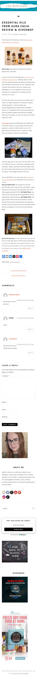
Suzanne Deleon (14, 294)
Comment (5, 376)
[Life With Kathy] (18, 12)
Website (4, 417)
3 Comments (22, 34)
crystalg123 (13, 338)
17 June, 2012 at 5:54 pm (25, 318)
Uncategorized (14, 262)
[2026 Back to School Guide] (15, 562)
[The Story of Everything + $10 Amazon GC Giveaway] (15, 602)
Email (4, 409)
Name (4, 402)
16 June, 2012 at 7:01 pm (25, 300)
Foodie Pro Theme (20, 673)
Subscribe (18, 529)
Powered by (14, 534)
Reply (30, 308)
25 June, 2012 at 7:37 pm (25, 344)
